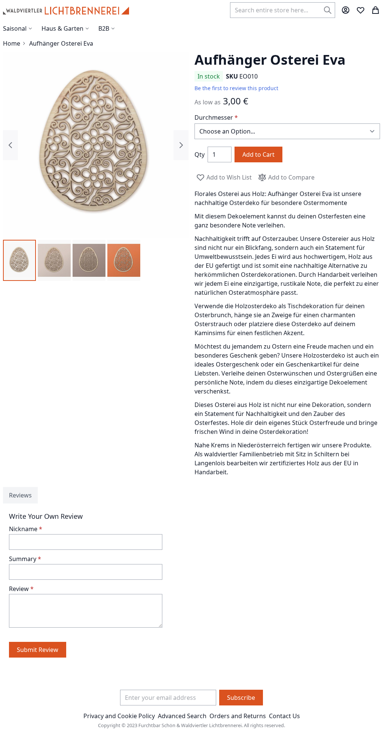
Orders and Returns (237, 716)
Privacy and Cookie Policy (119, 716)
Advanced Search (182, 716)
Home (11, 43)
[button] (19, 260)
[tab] (20, 495)
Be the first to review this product (236, 88)
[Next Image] (181, 145)
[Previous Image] (10, 145)
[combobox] (282, 10)
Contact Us (284, 716)
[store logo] (66, 10)
